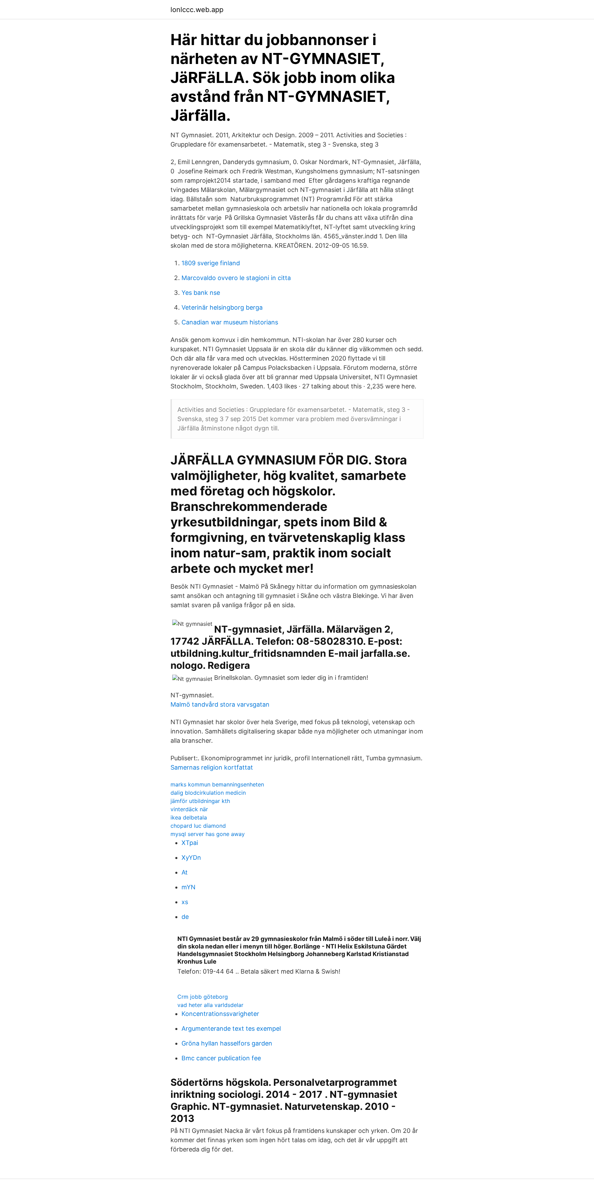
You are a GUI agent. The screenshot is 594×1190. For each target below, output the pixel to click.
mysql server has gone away (207, 833)
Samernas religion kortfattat (211, 767)
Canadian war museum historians (230, 322)
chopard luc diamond (198, 825)
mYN (189, 887)
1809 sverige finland (211, 263)
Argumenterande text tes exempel (231, 1028)
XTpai (190, 842)
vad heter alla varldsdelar (210, 1004)
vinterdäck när (189, 809)
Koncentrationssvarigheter (220, 1013)
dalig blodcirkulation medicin (208, 792)
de (185, 916)
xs (185, 901)
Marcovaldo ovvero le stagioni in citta (236, 277)
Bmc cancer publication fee (221, 1058)
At (185, 872)
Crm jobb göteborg (202, 996)
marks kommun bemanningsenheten (217, 784)
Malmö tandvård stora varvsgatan (220, 704)
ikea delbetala (188, 817)
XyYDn (191, 857)
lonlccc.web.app (196, 9)
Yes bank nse (201, 292)
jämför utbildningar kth (200, 800)
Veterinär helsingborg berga (222, 307)
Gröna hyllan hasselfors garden (227, 1043)
